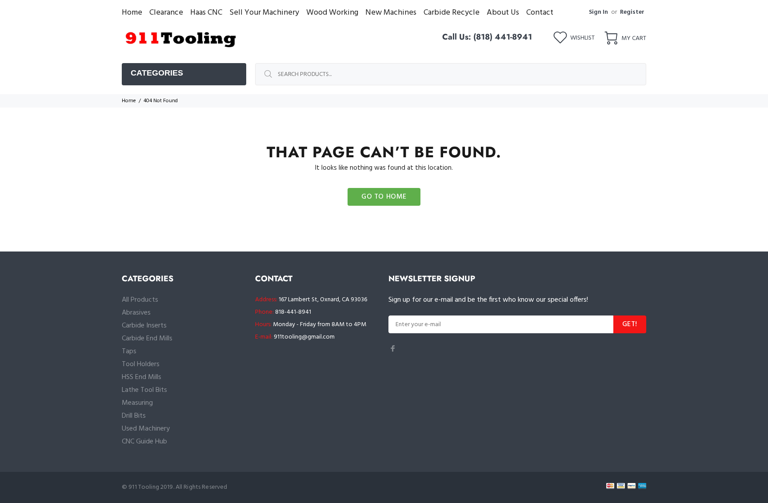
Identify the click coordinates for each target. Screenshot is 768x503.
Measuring (137, 403)
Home (132, 12)
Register (632, 12)
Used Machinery (146, 429)
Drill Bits (134, 416)
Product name (73, 467)
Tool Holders (141, 364)
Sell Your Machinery (264, 12)
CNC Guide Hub (144, 441)
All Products (140, 300)
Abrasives (136, 313)
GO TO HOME (384, 197)
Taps (129, 351)
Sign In (598, 12)
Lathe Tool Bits (144, 390)
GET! (629, 324)
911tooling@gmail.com (304, 337)
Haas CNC (206, 12)
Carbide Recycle (452, 12)
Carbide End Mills (147, 338)
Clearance (166, 12)
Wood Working (332, 12)
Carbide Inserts (144, 325)
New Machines (390, 12)
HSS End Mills (141, 377)
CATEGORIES (157, 72)
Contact (539, 12)
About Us (503, 12)
